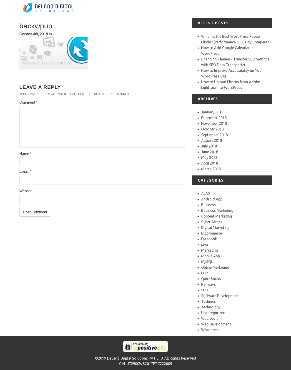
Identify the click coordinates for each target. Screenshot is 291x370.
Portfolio (207, 9)
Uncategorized (213, 313)
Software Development (220, 296)
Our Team (247, 9)
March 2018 (211, 169)
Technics (208, 301)
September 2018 (214, 135)
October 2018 (212, 129)
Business (208, 205)
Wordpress (210, 330)
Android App (211, 199)
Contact (265, 9)
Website (26, 191)
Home (156, 9)
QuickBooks (211, 279)
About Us (171, 9)
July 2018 (209, 146)
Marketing (209, 250)
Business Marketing (217, 210)
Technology (211, 307)
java (204, 244)
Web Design (211, 318)
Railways (208, 284)
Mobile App (210, 256)
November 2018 (214, 123)
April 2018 (209, 163)
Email (25, 171)
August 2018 (211, 140)
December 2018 (214, 118)
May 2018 (209, 157)
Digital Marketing (215, 227)
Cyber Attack (211, 222)
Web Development (216, 324)
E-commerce (211, 233)
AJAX (205, 193)
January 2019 (212, 112)
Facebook (209, 239)
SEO (204, 290)
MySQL (207, 262)
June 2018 (209, 152)
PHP (204, 273)
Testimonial (227, 9)
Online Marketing (215, 267)
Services (190, 9)
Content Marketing (216, 216)
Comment (28, 102)
